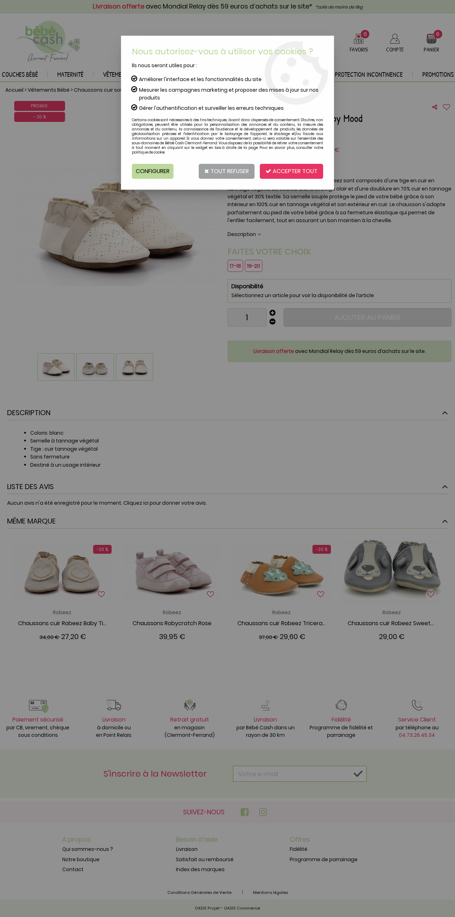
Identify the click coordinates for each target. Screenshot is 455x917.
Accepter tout (294, 171)
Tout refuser (229, 171)
